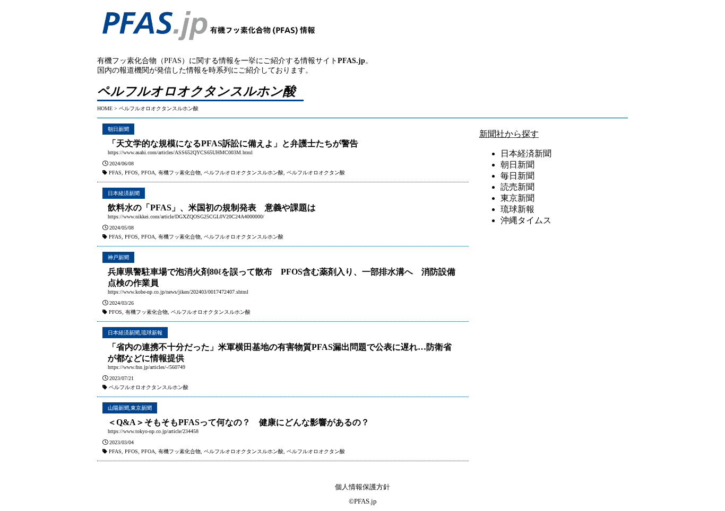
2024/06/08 (121, 163)
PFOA (148, 172)
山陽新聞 (118, 408)
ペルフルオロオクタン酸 (316, 172)
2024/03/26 (121, 303)
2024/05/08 (121, 228)
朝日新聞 (118, 129)
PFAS (115, 172)
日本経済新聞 (124, 193)
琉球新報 (151, 333)
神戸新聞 (118, 257)
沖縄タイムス (525, 220)
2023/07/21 (121, 378)
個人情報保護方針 (362, 487)
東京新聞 (141, 408)
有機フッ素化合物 (179, 172)
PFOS (131, 172)
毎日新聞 (517, 175)
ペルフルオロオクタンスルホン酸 (243, 172)
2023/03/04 (121, 442)
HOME (105, 108)
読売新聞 (517, 186)
